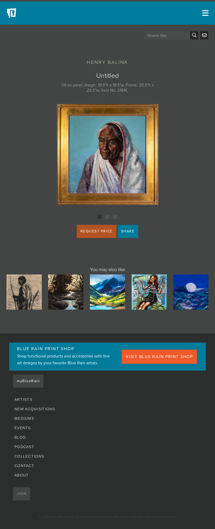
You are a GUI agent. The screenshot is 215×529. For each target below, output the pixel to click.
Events (22, 428)
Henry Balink (107, 62)
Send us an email (204, 35)
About (21, 475)
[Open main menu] (204, 13)
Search (194, 35)
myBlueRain (28, 381)
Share (128, 231)
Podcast (24, 447)
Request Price (96, 231)
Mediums (24, 418)
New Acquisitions (34, 409)
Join (21, 493)
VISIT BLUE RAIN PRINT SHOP (159, 356)
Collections (29, 456)
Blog (20, 437)
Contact (24, 466)
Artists (23, 399)
